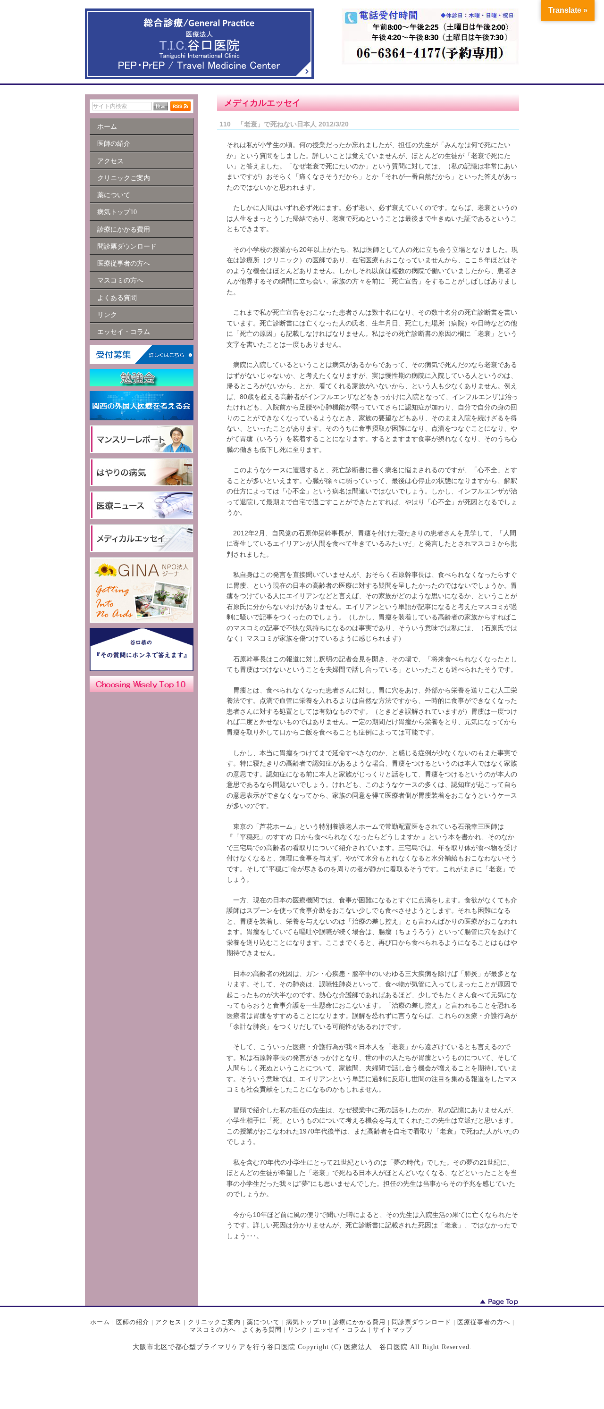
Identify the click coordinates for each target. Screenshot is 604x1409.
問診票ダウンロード (421, 1322)
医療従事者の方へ (483, 1322)
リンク (298, 1329)
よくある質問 (262, 1329)
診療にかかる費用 (359, 1322)
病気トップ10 (306, 1322)
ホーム (100, 1322)
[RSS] (180, 106)
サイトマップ (392, 1329)
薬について (263, 1322)
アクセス (168, 1322)
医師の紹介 (132, 1322)
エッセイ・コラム (340, 1329)
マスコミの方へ (213, 1329)
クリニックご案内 (214, 1322)
